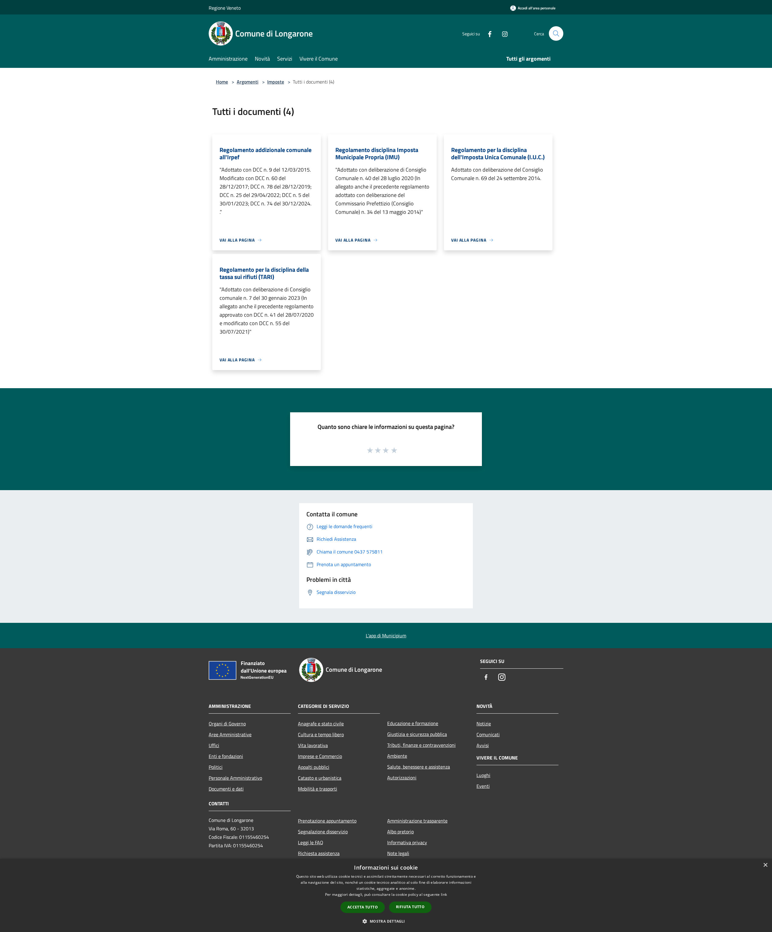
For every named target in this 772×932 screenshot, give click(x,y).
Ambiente (397, 755)
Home (222, 81)
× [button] (765, 865)
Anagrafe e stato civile (321, 723)
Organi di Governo (227, 723)
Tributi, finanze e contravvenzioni (421, 745)
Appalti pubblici (313, 767)
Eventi (483, 786)
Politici (216, 767)
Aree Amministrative (230, 734)
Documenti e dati (226, 788)
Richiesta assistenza (319, 853)
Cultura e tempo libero (321, 734)
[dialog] (386, 895)
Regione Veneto (225, 7)
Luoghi (483, 775)
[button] (386, 921)
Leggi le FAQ (310, 842)
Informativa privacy (407, 842)
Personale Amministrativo (235, 777)
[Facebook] (487, 33)
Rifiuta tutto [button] (410, 906)
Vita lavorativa (313, 745)
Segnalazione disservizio (323, 831)
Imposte (275, 81)
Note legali (398, 853)
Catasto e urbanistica (319, 777)
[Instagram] (502, 33)
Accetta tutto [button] (362, 907)
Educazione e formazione (412, 723)
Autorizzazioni (401, 777)
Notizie (483, 723)
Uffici (214, 745)
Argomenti (247, 81)
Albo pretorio (400, 831)
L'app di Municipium (386, 635)
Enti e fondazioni (226, 756)
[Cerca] (556, 33)
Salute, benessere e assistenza (418, 766)
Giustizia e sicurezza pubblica (417, 734)
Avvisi (482, 745)
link (444, 894)
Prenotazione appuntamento (327, 820)
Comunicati (488, 734)
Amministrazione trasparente (417, 820)
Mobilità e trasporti (317, 788)
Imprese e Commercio (320, 756)
